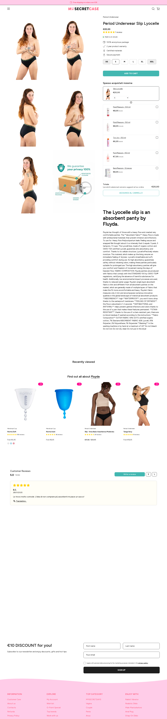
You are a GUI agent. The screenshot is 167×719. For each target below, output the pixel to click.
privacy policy (143, 663)
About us (11, 703)
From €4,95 (11, 440)
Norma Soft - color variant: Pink (14, 443)
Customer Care (14, 699)
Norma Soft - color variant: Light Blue (11, 443)
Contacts (11, 707)
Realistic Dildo (131, 703)
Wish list (50, 703)
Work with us (52, 715)
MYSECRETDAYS (93, 699)
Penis (88, 711)
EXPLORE (51, 694)
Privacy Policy (13, 715)
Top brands (51, 711)
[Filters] (148, 474)
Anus (88, 715)
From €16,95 (127, 440)
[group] (83, 2)
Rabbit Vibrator (132, 699)
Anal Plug (129, 711)
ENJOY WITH (131, 694)
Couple (89, 707)
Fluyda (95, 376)
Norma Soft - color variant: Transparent (8, 443)
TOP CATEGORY (94, 694)
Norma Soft (11, 432)
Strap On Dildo (131, 715)
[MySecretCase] (83, 8)
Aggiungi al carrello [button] (131, 193)
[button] (153, 8)
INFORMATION (14, 694)
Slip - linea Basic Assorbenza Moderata (99, 432)
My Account (52, 699)
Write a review (129, 474)
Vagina (89, 703)
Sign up (121, 670)
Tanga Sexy (127, 432)
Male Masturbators (133, 707)
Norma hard (50, 432)
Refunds (11, 711)
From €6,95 (50, 440)
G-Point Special (54, 707)
